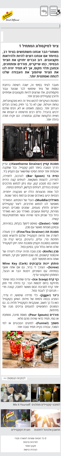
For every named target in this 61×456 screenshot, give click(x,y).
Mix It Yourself (21, 404)
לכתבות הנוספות (16, 378)
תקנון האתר (30, 445)
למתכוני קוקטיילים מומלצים (46, 404)
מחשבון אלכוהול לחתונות (47, 429)
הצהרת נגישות (30, 449)
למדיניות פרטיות (30, 442)
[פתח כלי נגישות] (58, 12)
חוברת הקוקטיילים (20, 429)
